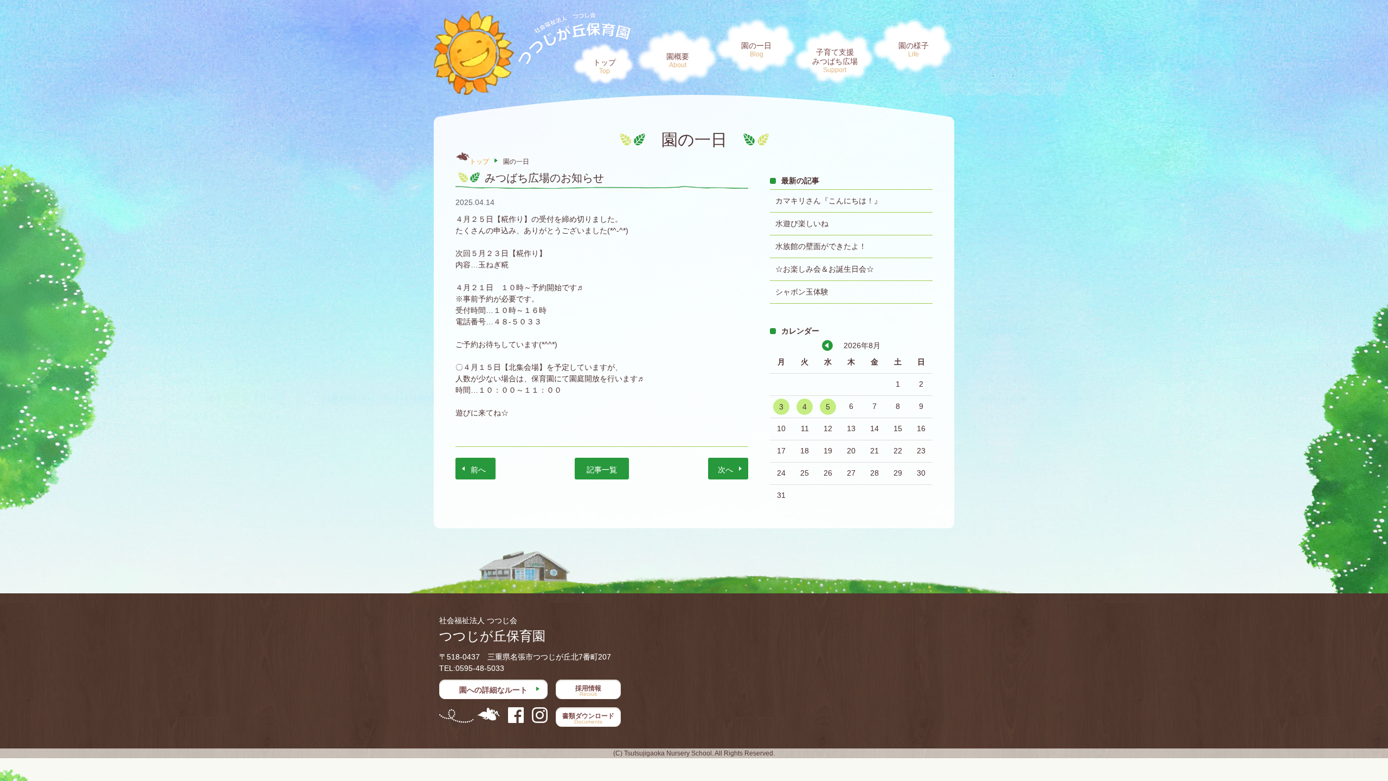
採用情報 (588, 690)
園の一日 (756, 49)
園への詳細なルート (493, 690)
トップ (604, 66)
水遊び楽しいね (801, 223)
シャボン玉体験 (801, 291)
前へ (478, 469)
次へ (725, 469)
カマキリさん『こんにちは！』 (828, 200)
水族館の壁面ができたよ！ (820, 246)
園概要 (677, 60)
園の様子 (913, 49)
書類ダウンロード (588, 718)
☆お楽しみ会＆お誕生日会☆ (824, 269)
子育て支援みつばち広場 (835, 61)
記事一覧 (602, 469)
